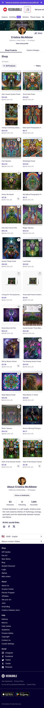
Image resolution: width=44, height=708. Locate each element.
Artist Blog (6, 607)
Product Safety (7, 633)
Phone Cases (35, 17)
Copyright (5, 637)
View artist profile (22, 43)
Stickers (26, 17)
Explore (5, 17)
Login (4, 569)
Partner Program (8, 593)
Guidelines (6, 630)
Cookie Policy (31, 684)
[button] (22, 2)
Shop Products (11, 50)
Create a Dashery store (11, 610)
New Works (6, 559)
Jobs (3, 603)
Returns (4, 623)
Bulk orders (6, 576)
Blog (3, 562)
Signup (4, 573)
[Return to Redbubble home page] (12, 9)
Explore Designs (33, 50)
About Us (5, 586)
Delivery (5, 619)
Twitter (8, 660)
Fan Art (4, 555)
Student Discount (8, 566)
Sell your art (6, 600)
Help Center (6, 626)
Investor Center (8, 589)
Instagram (9, 653)
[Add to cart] (18, 198)
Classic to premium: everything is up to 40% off (22, 2)
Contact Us (6, 640)
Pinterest (8, 667)
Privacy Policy (19, 681)
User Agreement (7, 681)
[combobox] (27, 9)
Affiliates (5, 596)
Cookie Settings (8, 644)
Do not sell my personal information (13, 684)
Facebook (9, 656)
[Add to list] (18, 72)
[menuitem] (5, 17)
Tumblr (8, 663)
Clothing (14, 17)
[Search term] (28, 9)
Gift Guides (6, 552)
